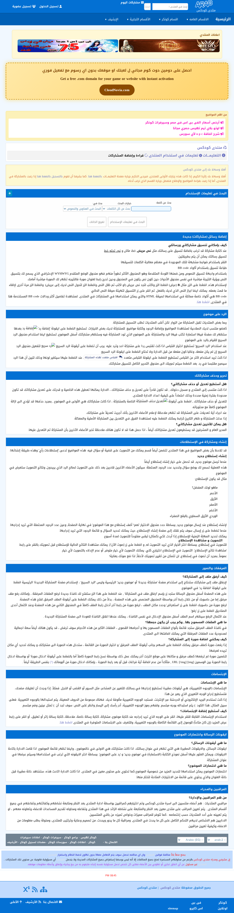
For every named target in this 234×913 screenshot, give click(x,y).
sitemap (173, 908)
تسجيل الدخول (49, 6)
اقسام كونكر (168, 19)
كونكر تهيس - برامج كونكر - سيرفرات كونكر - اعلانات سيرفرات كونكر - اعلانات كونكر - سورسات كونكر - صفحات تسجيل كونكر (58, 840)
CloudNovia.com (117, 90)
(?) (51, 662)
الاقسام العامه (197, 19)
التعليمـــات (212, 155)
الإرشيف (111, 19)
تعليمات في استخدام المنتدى (173, 155)
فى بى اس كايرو (196, 905)
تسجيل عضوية (22, 6)
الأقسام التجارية (138, 19)
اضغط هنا (203, 302)
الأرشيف (12, 842)
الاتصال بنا (111, 842)
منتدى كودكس (209, 147)
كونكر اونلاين (223, 905)
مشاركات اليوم (131, 2)
